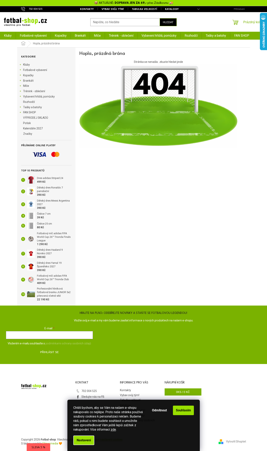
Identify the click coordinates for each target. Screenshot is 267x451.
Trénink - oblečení (34, 91)
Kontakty (87, 9)
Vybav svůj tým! (113, 9)
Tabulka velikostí (144, 9)
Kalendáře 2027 (33, 128)
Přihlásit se (49, 352)
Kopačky (28, 75)
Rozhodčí (29, 101)
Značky (27, 133)
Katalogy (172, 9)
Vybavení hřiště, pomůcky (39, 96)
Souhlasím (183, 410)
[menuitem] (8, 35)
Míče (26, 85)
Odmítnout (159, 410)
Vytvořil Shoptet (236, 441)
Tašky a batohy (32, 107)
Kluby (26, 64)
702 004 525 (89, 391)
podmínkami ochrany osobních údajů (68, 343)
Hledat (168, 22)
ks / (183, 392)
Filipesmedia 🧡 (52, 443)
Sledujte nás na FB (92, 396)
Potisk (27, 123)
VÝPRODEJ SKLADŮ (35, 117)
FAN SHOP (29, 112)
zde (113, 429)
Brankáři (28, 80)
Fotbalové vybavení (35, 70)
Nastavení (84, 440)
